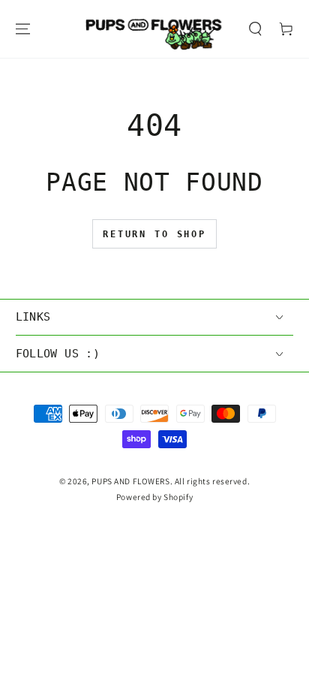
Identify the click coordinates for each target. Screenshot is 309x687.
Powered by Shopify (154, 496)
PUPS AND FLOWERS (131, 481)
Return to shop (154, 234)
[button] (255, 29)
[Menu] (22, 29)
